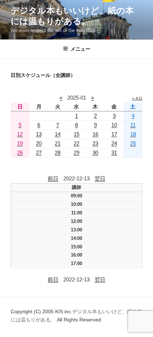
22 (76, 143)
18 (133, 134)
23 (95, 143)
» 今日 (137, 98)
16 (95, 134)
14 (57, 134)
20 (39, 143)
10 (114, 125)
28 (57, 153)
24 (114, 143)
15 (76, 134)
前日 (53, 178)
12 (20, 134)
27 (39, 153)
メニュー (80, 49)
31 (114, 153)
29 (76, 153)
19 (20, 143)
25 (133, 143)
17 (114, 134)
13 (39, 134)
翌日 (100, 178)
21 (57, 143)
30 (95, 153)
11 (133, 125)
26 (20, 153)
